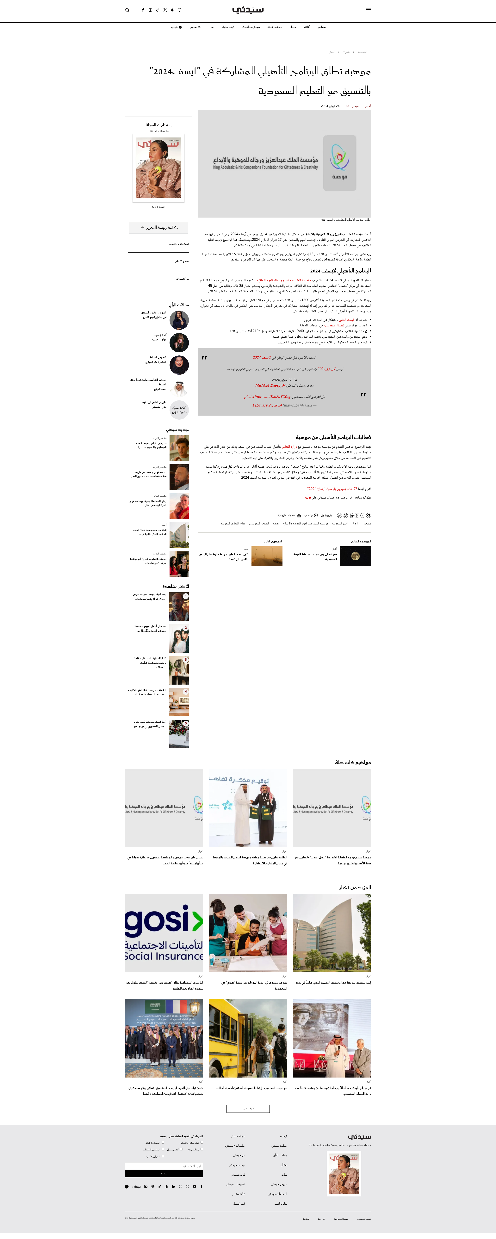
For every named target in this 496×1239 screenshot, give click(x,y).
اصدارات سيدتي (277, 1194)
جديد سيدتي (177, 429)
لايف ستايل (228, 27)
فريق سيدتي (238, 1175)
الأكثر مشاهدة (176, 586)
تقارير (284, 1175)
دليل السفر (280, 1204)
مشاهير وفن (193, 1150)
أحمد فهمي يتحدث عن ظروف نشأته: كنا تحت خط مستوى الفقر (149, 474)
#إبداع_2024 (326, 369)
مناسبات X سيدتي (235, 1146)
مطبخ (193, 27)
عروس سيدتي (279, 1184)
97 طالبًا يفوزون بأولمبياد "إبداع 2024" (332, 489)
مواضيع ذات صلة (353, 762)
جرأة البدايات (182, 279)
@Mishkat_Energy (270, 386)
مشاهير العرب (159, 438)
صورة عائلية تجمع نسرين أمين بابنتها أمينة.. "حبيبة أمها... (148, 561)
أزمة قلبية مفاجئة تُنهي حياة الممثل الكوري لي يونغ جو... (149, 724)
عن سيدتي (239, 1155)
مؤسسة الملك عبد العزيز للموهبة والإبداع (305, 523)
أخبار (368, 106)
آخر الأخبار (239, 1204)
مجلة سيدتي (238, 1136)
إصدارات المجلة (158, 124)
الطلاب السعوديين (259, 523)
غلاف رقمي (238, 1194)
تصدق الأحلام (182, 262)
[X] (165, 10)
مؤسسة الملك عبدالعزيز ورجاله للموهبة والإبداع (282, 280)
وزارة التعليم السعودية (233, 523)
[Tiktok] (157, 10)
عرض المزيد (248, 1108)
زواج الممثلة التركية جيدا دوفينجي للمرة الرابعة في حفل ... (147, 503)
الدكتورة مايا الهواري (155, 362)
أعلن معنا (321, 1219)
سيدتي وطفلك (251, 27)
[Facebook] (143, 10)
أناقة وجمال (173, 1150)
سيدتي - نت (352, 106)
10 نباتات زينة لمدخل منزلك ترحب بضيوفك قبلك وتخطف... (149, 663)
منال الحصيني (159, 407)
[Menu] (368, 9)
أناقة (307, 27)
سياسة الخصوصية (341, 1219)
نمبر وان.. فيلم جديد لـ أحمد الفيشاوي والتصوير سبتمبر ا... (150, 445)
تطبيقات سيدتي (235, 1184)
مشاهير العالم (160, 496)
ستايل (284, 1165)
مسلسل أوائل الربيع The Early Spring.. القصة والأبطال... (150, 629)
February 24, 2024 (267, 406)
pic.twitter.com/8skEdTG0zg (267, 397)
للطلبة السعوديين (334, 326)
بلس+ (211, 27)
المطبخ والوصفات (151, 1150)
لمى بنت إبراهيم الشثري (154, 317)
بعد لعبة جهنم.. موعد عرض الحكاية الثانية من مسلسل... (149, 597)
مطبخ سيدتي (279, 1146)
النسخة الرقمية (158, 207)
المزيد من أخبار (355, 887)
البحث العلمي (346, 320)
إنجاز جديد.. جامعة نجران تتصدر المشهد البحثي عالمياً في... (149, 532)
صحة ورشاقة (275, 27)
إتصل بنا (306, 1219)
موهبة (276, 523)
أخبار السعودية (340, 523)
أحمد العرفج (160, 389)
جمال (293, 27)
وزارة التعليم (289, 447)
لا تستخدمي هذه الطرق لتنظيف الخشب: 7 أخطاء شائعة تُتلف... (147, 692)
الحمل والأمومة (152, 1157)
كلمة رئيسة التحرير (162, 227)
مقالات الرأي (179, 304)
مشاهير (321, 27)
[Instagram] (150, 10)
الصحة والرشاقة (153, 1143)
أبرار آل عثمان (159, 339)
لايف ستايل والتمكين (189, 1143)
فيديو (174, 27)
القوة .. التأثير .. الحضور (179, 244)
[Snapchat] (172, 10)
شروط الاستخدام (364, 1219)
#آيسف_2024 (262, 358)
